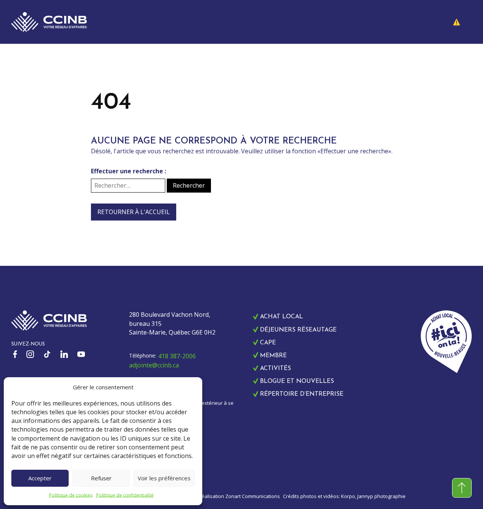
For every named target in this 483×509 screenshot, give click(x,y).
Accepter (40, 478)
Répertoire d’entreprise (301, 394)
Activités (275, 369)
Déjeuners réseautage (298, 330)
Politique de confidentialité (125, 495)
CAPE (268, 343)
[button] (462, 21)
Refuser (101, 478)
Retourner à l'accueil (133, 212)
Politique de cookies (70, 495)
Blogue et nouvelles (297, 381)
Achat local (281, 317)
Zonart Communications (252, 496)
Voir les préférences (164, 478)
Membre (273, 356)
